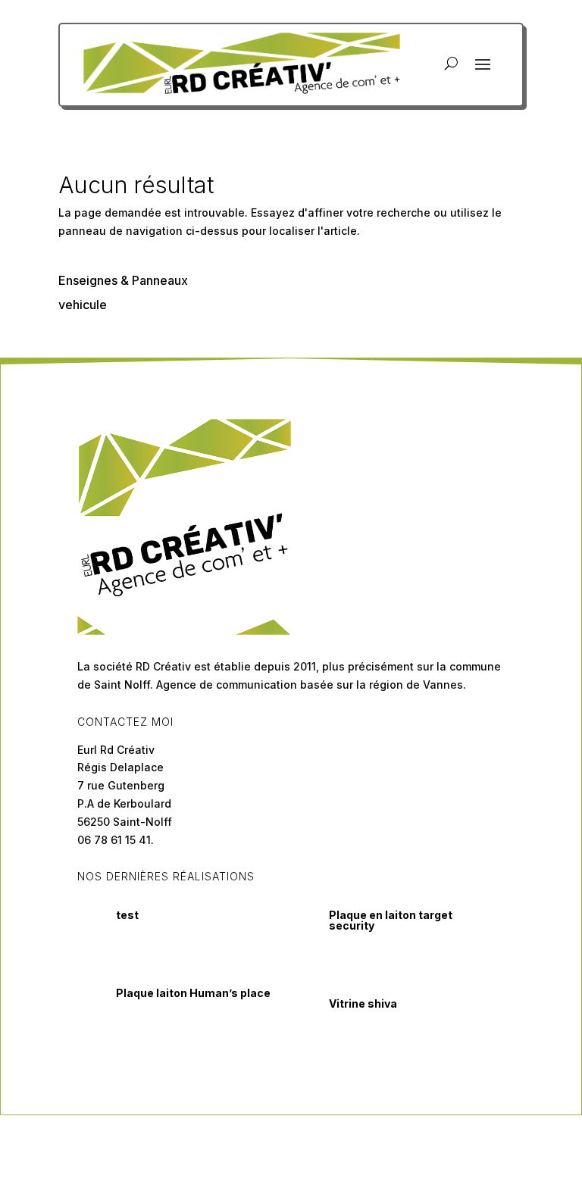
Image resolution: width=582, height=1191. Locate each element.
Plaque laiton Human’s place (193, 992)
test (127, 914)
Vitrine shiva (363, 1003)
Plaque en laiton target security (390, 920)
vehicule (82, 304)
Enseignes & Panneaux (123, 280)
